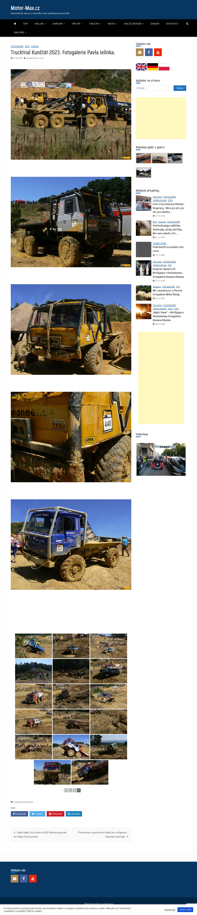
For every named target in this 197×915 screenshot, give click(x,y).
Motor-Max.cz (25, 8)
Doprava (162, 222)
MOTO (111, 23)
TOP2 (27, 46)
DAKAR (155, 23)
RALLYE (39, 23)
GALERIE (19, 32)
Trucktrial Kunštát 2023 (23, 802)
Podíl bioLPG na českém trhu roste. (168, 249)
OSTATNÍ (171, 23)
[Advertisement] (161, 118)
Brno (155, 222)
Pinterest (56, 813)
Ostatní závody (160, 200)
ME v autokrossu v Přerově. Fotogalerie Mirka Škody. (168, 292)
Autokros (157, 287)
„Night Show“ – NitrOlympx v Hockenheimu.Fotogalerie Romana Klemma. (168, 316)
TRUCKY (94, 23)
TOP (25, 23)
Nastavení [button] (170, 909)
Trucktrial (35, 46)
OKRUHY (58, 23)
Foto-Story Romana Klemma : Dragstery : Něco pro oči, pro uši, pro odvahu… (169, 208)
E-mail (140, 52)
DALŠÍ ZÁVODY (133, 23)
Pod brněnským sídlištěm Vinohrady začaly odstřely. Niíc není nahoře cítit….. (167, 229)
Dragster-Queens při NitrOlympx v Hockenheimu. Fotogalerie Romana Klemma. (169, 273)
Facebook (20, 813)
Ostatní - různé (159, 243)
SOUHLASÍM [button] (185, 909)
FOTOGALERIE (17, 46)
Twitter (38, 813)
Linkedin (75, 813)
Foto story (157, 197)
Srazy (170, 308)
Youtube (158, 52)
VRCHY (76, 23)
